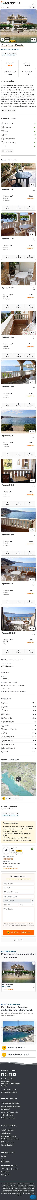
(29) (34, 39)
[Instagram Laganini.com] (6, 1074)
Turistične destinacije (7, 1130)
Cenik (7, 208)
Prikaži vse (6, 151)
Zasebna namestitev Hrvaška (10, 1139)
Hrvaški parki (5, 1109)
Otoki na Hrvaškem (7, 1145)
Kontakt (3, 1156)
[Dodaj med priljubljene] (33, 963)
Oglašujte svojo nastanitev (11, 1169)
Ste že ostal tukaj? (9, 54)
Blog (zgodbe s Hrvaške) (8, 1136)
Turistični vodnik (6, 1133)
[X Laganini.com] (14, 1074)
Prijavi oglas (19, 940)
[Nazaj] (5, 972)
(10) (32, 234)
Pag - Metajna (5, 7)
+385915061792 (8, 859)
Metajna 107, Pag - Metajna (10, 49)
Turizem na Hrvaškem (8, 1118)
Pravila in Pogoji (6, 1092)
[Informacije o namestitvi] (33, 987)
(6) (33, 184)
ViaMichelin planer (7, 1115)
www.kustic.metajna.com (10, 868)
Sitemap (14, 1092)
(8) (33, 332)
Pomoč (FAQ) (5, 1162)
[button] (18, 779)
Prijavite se (5, 1172)
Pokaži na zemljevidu (14, 798)
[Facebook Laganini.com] (2, 1074)
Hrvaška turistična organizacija (10, 1106)
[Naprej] (31, 972)
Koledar (18, 208)
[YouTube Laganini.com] (10, 1074)
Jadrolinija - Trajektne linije (9, 1112)
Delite (33, 7)
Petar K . (7, 38)
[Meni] (34, 3)
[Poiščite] (19, 3)
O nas (3, 1159)
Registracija (6, 1175)
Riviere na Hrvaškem (7, 1142)
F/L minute (30, 208)
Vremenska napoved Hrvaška (10, 1103)
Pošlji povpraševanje (20, 932)
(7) (33, 283)
